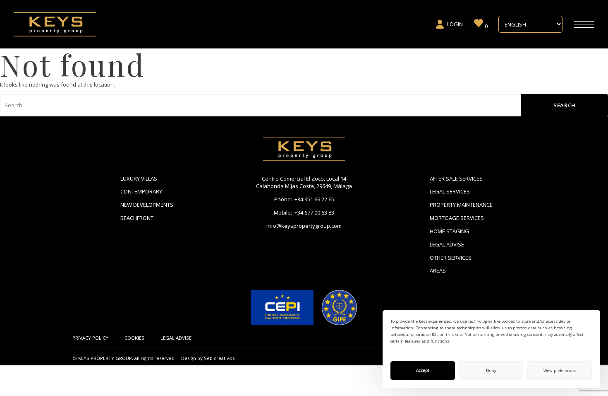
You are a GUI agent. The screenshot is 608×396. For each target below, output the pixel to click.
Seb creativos (219, 358)
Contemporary (141, 191)
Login (455, 24)
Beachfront (136, 218)
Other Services (451, 257)
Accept (422, 370)
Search (564, 105)
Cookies (134, 338)
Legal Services (450, 191)
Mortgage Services (457, 218)
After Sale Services (456, 178)
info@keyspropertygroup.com (304, 225)
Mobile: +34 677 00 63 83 (304, 212)
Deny (491, 370)
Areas (438, 270)
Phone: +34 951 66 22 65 (304, 199)
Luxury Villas (138, 178)
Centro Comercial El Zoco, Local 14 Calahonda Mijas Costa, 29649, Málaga (304, 182)
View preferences (559, 370)
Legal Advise (447, 244)
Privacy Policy (90, 338)
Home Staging (449, 231)
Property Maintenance (461, 204)
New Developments (146, 204)
